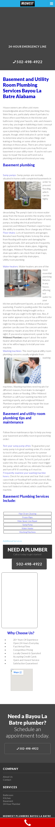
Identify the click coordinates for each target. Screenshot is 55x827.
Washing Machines (27, 532)
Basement (8, 801)
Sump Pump (27, 525)
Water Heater (27, 528)
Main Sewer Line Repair (27, 521)
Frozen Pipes (27, 517)
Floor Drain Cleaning (27, 514)
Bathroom (8, 795)
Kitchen (7, 798)
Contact (7, 779)
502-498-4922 (29, 564)
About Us (8, 776)
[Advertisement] (27, 24)
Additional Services (12, 541)
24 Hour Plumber (11, 803)
